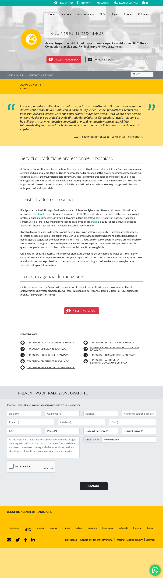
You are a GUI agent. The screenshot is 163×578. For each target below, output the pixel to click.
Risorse (128, 13)
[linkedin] (31, 540)
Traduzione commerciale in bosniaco (50, 342)
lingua (94, 221)
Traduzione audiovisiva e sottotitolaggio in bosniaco (108, 361)
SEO (102, 13)
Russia (149, 527)
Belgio (79, 527)
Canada (40, 527)
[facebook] (23, 540)
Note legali (71, 539)
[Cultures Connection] (24, 14)
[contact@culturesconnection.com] (9, 540)
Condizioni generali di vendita (96, 539)
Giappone (92, 527)
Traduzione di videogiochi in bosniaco (51, 367)
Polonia (137, 527)
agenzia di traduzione (39, 213)
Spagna (53, 527)
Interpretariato (85, 13)
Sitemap (150, 539)
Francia (66, 527)
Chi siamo (143, 13)
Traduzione (65, 13)
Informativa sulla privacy (129, 539)
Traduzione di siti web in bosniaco (48, 361)
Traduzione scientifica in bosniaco (112, 342)
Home (51, 13)
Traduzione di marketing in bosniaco (113, 355)
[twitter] (16, 540)
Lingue (114, 13)
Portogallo (123, 527)
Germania (14, 527)
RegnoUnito (28, 528)
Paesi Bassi (107, 527)
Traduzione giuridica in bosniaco (48, 355)
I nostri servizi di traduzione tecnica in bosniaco (114, 349)
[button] (151, 3)
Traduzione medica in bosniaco (46, 348)
